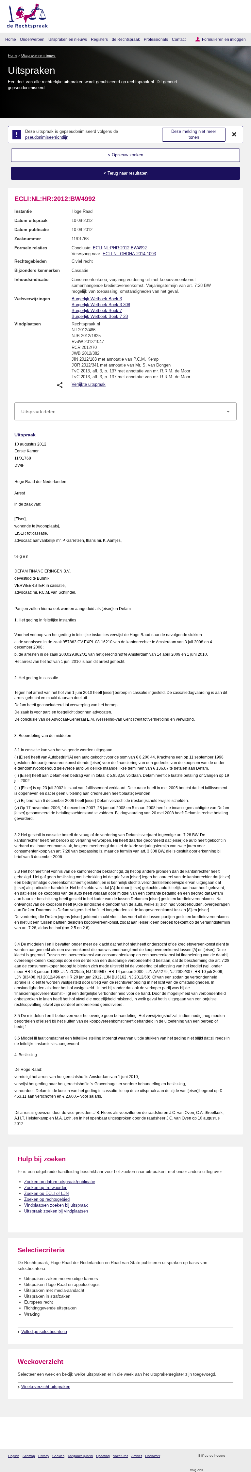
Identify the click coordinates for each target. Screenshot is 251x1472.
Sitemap (29, 1456)
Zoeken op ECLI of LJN (46, 1193)
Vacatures (120, 1456)
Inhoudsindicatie (31, 279)
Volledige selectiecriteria (44, 1331)
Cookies (58, 1456)
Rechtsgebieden (30, 261)
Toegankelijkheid (80, 1456)
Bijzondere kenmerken (37, 270)
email (239, 1455)
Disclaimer (152, 1456)
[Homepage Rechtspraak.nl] (25, 14)
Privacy (43, 1456)
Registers (99, 39)
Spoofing (103, 1456)
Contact (179, 39)
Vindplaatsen (27, 323)
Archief (136, 1456)
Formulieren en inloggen (224, 39)
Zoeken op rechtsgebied (47, 1199)
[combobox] (125, 411)
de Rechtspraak (126, 39)
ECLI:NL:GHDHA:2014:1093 (129, 253)
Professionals (156, 39)
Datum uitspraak (30, 220)
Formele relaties (30, 247)
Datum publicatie (31, 229)
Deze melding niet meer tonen (193, 134)
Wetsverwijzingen (32, 298)
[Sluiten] (234, 134)
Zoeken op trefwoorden (45, 1187)
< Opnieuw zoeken (125, 154)
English (13, 1456)
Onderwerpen (32, 39)
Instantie (23, 211)
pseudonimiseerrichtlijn (46, 137)
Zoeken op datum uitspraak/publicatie (59, 1181)
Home (10, 39)
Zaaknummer (27, 238)
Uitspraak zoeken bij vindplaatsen (56, 1211)
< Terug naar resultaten (125, 173)
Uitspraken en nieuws (67, 39)
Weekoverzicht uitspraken (45, 1386)
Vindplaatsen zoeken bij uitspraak (56, 1205)
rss (230, 1455)
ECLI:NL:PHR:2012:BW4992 (120, 247)
